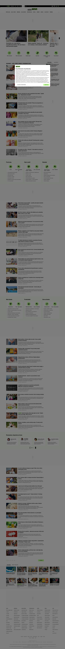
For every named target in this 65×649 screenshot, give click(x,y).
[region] (32, 76)
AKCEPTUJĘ (46, 84)
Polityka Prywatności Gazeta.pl (42, 82)
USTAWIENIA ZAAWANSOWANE (21, 84)
